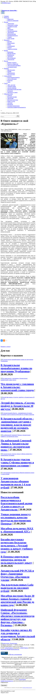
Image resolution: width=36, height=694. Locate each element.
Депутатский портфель (14, 65)
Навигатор (10, 19)
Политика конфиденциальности (16, 107)
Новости (6, 17)
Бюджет (9, 41)
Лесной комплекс (12, 31)
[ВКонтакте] (2, 341)
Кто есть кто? (11, 74)
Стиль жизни (8, 76)
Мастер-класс (11, 70)
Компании (10, 52)
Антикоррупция (12, 67)
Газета (6, 83)
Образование (11, 73)
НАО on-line (10, 38)
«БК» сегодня (11, 85)
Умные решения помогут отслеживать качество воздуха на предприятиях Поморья (16, 519)
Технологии (10, 59)
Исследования (11, 58)
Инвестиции (11, 43)
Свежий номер (11, 86)
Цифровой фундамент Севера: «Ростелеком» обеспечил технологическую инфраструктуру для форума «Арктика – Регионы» (17, 617)
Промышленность (12, 35)
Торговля (10, 56)
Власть (6, 61)
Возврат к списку (6, 346)
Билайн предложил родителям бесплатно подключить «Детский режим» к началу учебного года (17, 545)
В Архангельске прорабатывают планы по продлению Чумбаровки (16, 368)
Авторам (9, 103)
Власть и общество (12, 64)
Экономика (10, 32)
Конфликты (10, 55)
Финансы (6, 40)
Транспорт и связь (12, 25)
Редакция (10, 91)
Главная (6, 16)
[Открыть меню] (3, 12)
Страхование (11, 46)
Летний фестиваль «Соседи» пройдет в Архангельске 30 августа (18, 405)
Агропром (10, 29)
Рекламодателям (12, 97)
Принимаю (4, 685)
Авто (8, 82)
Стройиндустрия (12, 26)
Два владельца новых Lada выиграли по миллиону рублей (17, 587)
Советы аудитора (12, 49)
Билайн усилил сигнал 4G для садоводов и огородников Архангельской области (18, 635)
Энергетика (10, 23)
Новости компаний (12, 20)
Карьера (6, 68)
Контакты (10, 104)
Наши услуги (11, 101)
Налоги (9, 47)
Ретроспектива (11, 34)
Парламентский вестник (14, 89)
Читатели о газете (12, 92)
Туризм (9, 37)
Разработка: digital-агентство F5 (27, 687)
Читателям (10, 98)
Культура (9, 80)
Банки (9, 44)
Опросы (9, 95)
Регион (6, 22)
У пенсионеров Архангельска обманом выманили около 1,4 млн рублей (16, 483)
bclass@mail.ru (9, 648)
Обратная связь (8, 94)
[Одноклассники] (4, 341)
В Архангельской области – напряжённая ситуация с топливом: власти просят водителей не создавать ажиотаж (17, 424)
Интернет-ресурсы (12, 100)
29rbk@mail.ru (24, 648)
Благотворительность (13, 77)
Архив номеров (11, 88)
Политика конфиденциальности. (10, 649)
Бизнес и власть (11, 62)
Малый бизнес (11, 53)
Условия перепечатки (13, 106)
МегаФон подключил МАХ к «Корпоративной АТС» (17, 530)
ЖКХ (8, 28)
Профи (9, 71)
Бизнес (6, 50)
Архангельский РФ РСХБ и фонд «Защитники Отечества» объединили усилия (17, 575)
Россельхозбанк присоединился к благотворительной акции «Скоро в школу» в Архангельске (16, 503)
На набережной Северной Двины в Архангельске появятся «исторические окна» (16, 445)
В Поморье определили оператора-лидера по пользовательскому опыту (16, 559)
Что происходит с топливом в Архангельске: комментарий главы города (17, 387)
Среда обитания (11, 79)
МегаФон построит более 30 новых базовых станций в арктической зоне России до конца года (17, 600)
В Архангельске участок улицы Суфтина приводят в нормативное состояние (17, 462)
